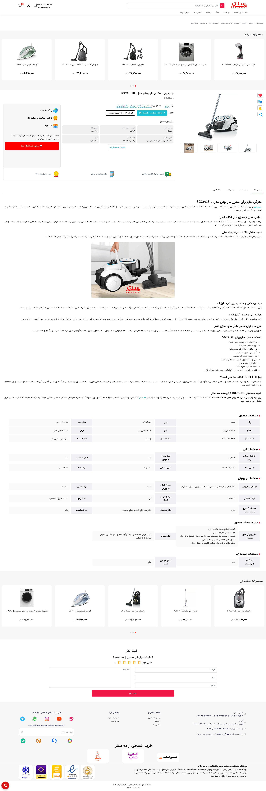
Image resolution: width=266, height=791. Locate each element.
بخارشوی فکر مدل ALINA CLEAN (186, 611)
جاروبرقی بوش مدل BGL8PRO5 (239, 611)
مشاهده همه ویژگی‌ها (117, 147)
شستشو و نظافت (247, 23)
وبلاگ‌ (217, 12)
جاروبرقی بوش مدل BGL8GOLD (133, 611)
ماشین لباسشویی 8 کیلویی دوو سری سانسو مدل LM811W (27, 611)
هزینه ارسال (115, 721)
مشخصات (244, 189)
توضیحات (257, 189)
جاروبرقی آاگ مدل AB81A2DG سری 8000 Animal (80, 64)
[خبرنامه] (22, 732)
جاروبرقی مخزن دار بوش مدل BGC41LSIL (204, 23)
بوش (167, 105)
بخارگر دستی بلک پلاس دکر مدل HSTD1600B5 (239, 64)
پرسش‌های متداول (154, 718)
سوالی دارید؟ (184, 12)
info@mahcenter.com (218, 728)
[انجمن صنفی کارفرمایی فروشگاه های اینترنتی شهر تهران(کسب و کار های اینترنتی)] (26, 772)
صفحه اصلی (259, 23)
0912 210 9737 (236, 715)
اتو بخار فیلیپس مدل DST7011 (80, 611)
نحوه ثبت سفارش (113, 718)
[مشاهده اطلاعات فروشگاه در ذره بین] (41, 772)
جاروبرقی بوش (225, 23)
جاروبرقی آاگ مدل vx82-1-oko (133, 64)
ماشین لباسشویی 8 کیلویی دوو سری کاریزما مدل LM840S (186, 64)
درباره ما (208, 12)
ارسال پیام (133, 693)
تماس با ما (197, 12)
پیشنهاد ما (230, 189)
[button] (135, 86)
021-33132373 (204, 715)
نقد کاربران (216, 189)
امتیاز (149, 662)
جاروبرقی (236, 23)
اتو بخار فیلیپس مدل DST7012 (27, 64)
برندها (227, 12)
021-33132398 (220, 715)
